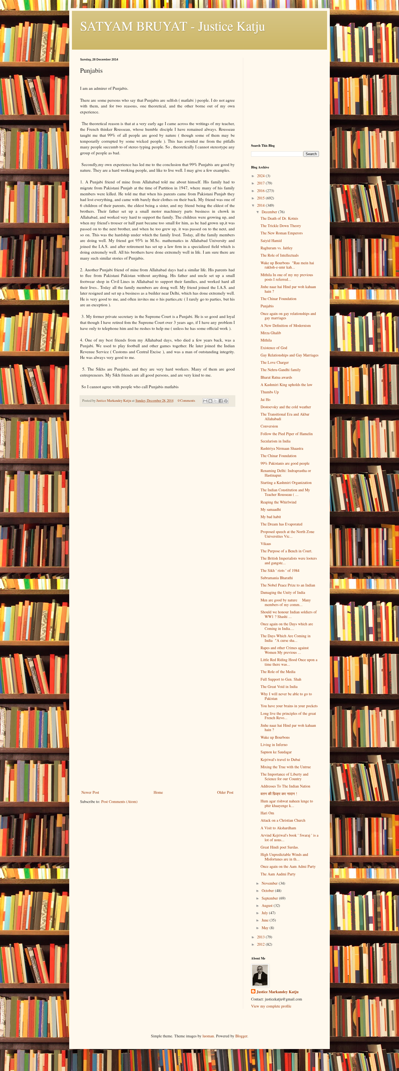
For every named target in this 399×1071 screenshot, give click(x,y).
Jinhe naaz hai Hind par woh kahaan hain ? (288, 289)
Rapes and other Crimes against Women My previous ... (285, 650)
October (268, 890)
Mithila (266, 340)
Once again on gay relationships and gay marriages (288, 316)
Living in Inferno (274, 744)
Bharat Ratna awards (276, 377)
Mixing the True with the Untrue (286, 766)
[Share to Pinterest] (226, 401)
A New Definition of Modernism (286, 325)
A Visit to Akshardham (278, 827)
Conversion (269, 426)
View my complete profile (271, 1006)
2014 (261, 205)
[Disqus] (157, 487)
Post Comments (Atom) (119, 801)
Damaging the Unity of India (283, 592)
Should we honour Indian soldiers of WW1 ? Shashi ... (289, 614)
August (268, 905)
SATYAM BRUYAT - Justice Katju (172, 25)
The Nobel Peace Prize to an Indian (288, 585)
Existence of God (274, 347)
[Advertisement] (157, 748)
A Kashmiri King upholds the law (286, 384)
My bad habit (271, 516)
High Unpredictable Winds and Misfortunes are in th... (284, 857)
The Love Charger (275, 362)
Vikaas (266, 543)
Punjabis (267, 305)
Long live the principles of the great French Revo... (288, 716)
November (270, 883)
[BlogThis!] (210, 401)
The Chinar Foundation (278, 298)
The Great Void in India (279, 686)
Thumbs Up (270, 391)
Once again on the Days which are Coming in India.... (287, 626)
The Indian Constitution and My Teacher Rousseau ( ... (285, 492)
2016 (261, 190)
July (265, 912)
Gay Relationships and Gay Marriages (289, 355)
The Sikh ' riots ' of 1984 (280, 570)
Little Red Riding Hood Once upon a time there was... (289, 662)
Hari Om (267, 812)
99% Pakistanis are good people (285, 463)
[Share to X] (215, 401)
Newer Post (90, 792)
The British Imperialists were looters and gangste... (289, 560)
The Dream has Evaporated (281, 524)
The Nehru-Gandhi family (281, 369)
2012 (261, 944)
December (270, 211)
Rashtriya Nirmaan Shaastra (282, 448)
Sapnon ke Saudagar (276, 751)
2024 (261, 175)
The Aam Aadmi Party (278, 873)
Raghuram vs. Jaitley (277, 247)
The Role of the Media (278, 671)
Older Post (225, 792)
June (266, 920)
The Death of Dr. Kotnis (279, 218)
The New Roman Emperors (282, 232)
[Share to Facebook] (220, 401)
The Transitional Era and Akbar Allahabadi (285, 416)
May (266, 927)
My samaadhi (271, 509)
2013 (261, 936)
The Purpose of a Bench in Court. (286, 550)
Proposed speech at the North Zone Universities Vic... (287, 534)
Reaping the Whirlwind (278, 502)
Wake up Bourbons (275, 737)
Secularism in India (275, 441)
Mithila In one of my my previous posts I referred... (287, 277)
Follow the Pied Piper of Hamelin (287, 433)
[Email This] (205, 401)
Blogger (241, 1035)
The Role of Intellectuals (280, 255)
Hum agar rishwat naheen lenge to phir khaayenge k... (287, 803)
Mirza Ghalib (271, 332)
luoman (208, 1035)
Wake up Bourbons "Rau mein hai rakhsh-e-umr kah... (287, 265)
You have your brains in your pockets (289, 705)
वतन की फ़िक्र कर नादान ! (279, 793)
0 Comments (186, 400)
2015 (261, 197)
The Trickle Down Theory (281, 225)
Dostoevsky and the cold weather (286, 406)
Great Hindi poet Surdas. (280, 847)
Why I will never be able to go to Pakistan (286, 696)
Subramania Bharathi (277, 577)
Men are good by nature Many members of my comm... (286, 602)
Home (158, 792)
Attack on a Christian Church (283, 820)
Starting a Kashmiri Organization (286, 482)
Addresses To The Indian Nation (285, 786)
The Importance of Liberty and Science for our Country (284, 776)
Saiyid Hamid (271, 240)
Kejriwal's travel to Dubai (280, 759)
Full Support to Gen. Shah (281, 679)
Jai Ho (265, 399)
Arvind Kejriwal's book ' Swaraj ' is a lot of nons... (289, 837)
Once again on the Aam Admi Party (288, 866)
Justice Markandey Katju (277, 991)
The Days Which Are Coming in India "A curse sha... (286, 638)
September (270, 898)
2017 (261, 183)
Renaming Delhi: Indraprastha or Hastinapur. (286, 473)
